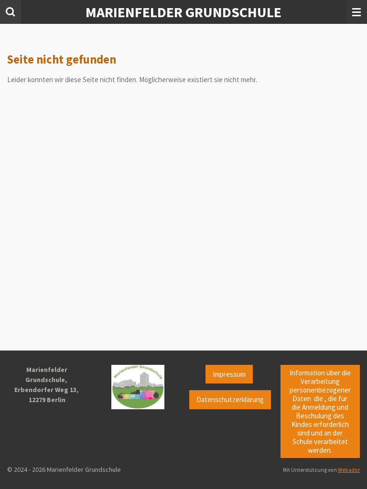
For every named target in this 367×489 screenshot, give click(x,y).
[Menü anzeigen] (356, 12)
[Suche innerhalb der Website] (10, 12)
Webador (349, 470)
